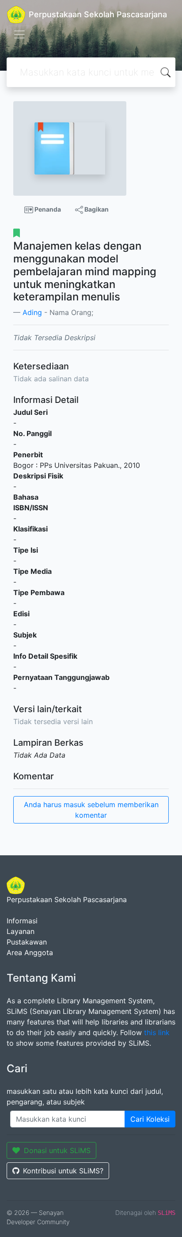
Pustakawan (27, 941)
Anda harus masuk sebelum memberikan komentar (91, 810)
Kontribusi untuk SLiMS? (63, 1170)
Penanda (47, 209)
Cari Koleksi (150, 1119)
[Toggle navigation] (19, 34)
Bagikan (96, 209)
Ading (32, 312)
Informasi (22, 920)
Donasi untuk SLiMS (57, 1150)
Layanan (20, 931)
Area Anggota (30, 952)
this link (157, 1032)
